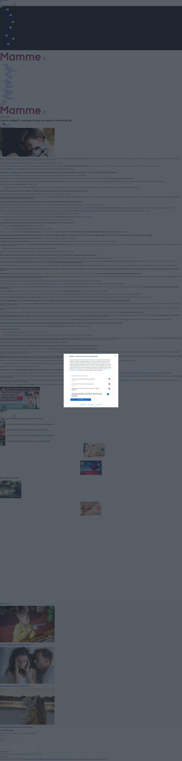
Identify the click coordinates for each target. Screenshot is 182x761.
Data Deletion (83, 404)
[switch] (108, 379)
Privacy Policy (99, 404)
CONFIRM (80, 399)
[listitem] (91, 376)
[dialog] (91, 380)
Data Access (91, 404)
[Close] (115, 356)
